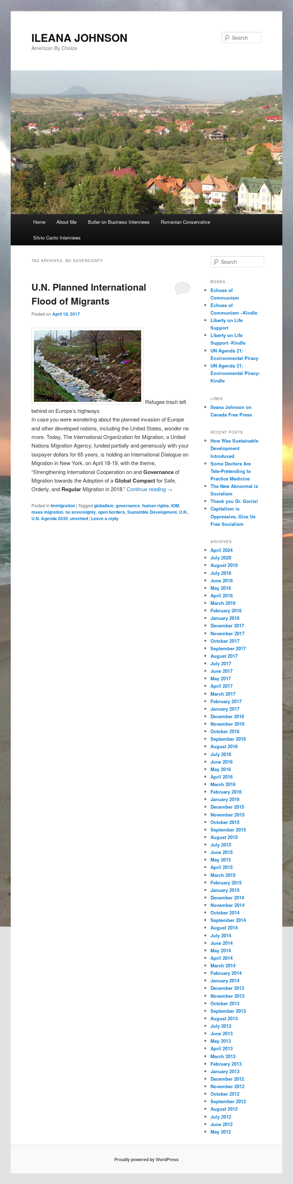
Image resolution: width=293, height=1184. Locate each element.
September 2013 (228, 1010)
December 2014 (227, 897)
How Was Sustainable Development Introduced (234, 448)
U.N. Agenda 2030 (49, 518)
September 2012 (228, 1101)
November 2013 (227, 995)
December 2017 (227, 625)
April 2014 (221, 957)
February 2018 (226, 610)
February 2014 (226, 973)
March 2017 (222, 693)
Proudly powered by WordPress (146, 1159)
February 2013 (226, 1063)
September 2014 (228, 920)
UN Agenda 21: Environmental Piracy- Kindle (235, 373)
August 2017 (224, 655)
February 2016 (226, 791)
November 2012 (227, 1086)
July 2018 (220, 572)
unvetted (79, 518)
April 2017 (221, 685)
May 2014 (220, 950)
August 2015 (224, 837)
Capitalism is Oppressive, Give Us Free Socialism (232, 516)
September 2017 (228, 648)
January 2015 (224, 890)
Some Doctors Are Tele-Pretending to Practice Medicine (230, 471)
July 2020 (220, 557)
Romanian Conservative (185, 221)
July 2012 (220, 1116)
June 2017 (221, 670)
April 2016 (221, 776)
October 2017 (224, 640)
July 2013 (220, 1025)
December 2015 (227, 806)
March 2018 (222, 603)
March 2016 (222, 784)
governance (128, 505)
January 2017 (224, 708)
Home (39, 221)
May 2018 (220, 587)
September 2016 (228, 738)
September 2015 (228, 829)
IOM (175, 505)
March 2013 (222, 1056)
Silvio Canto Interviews (57, 237)
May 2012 (220, 1131)
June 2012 (221, 1124)
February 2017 (226, 701)
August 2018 (224, 565)
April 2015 (221, 867)
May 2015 (220, 859)
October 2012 (224, 1093)
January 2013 (224, 1071)
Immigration (63, 505)
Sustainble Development (152, 512)
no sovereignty (80, 512)
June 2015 (221, 852)
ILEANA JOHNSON (79, 37)
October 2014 (224, 912)
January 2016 (224, 799)
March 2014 (222, 965)
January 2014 (224, 980)
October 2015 (224, 822)
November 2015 (227, 814)
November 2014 (227, 905)
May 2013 (220, 1040)
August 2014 (224, 927)
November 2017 (227, 633)
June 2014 (221, 942)
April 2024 (221, 550)
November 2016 (227, 723)
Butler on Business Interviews (119, 221)
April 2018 (221, 595)
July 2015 (220, 844)
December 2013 (227, 988)
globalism (104, 505)
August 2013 (224, 1018)
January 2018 (224, 618)
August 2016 (224, 746)
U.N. (183, 512)
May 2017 (220, 678)
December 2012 (227, 1078)
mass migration (47, 512)
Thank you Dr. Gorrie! (234, 501)
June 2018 (221, 580)
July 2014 (220, 935)
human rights (155, 505)
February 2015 (226, 882)
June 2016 (221, 761)
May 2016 (220, 769)
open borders (111, 512)
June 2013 (221, 1033)
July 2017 (220, 663)
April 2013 (221, 1048)
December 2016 (227, 716)
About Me (66, 221)
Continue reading (149, 489)
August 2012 (224, 1108)
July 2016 (220, 754)
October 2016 (224, 731)
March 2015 (222, 875)
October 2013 (224, 1003)
